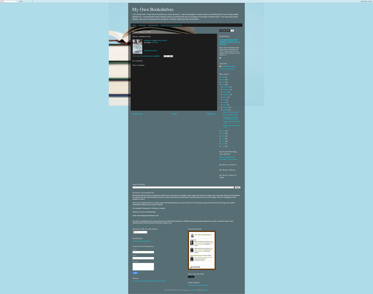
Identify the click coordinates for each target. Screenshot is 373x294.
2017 (223, 141)
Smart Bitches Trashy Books (228, 159)
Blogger (206, 290)
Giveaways (142, 25)
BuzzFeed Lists (153, 25)
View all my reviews (150, 50)
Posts (137, 232)
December (226, 87)
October (226, 92)
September (226, 94)
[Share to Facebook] (170, 56)
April (224, 102)
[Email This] (165, 56)
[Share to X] (168, 56)
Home (134, 25)
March (225, 105)
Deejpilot (192, 290)
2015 (223, 146)
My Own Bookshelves (153, 9)
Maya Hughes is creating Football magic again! (230, 118)
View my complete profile (227, 69)
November (226, 89)
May (224, 99)
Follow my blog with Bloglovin (142, 241)
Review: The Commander (231, 112)
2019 (223, 136)
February (226, 107)
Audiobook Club (149, 40)
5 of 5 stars (154, 42)
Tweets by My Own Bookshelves (198, 285)
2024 (223, 79)
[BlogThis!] (166, 56)
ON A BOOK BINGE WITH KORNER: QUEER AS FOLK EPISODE (230, 42)
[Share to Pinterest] (172, 56)
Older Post (210, 114)
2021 (223, 131)
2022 (223, 84)
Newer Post (137, 114)
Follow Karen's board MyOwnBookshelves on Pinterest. (150, 281)
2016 (223, 143)
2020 (223, 133)
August (225, 97)
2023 (223, 82)
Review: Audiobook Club (230, 114)
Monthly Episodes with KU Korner (171, 25)
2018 (223, 138)
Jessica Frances (161, 40)
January (226, 110)
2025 (223, 77)
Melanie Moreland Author (227, 157)
